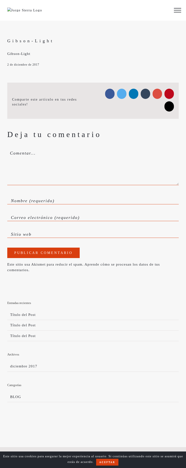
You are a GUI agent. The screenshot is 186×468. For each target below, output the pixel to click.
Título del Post (23, 315)
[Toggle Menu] (177, 10)
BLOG (15, 397)
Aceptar (107, 462)
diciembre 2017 (23, 366)
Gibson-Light (18, 54)
